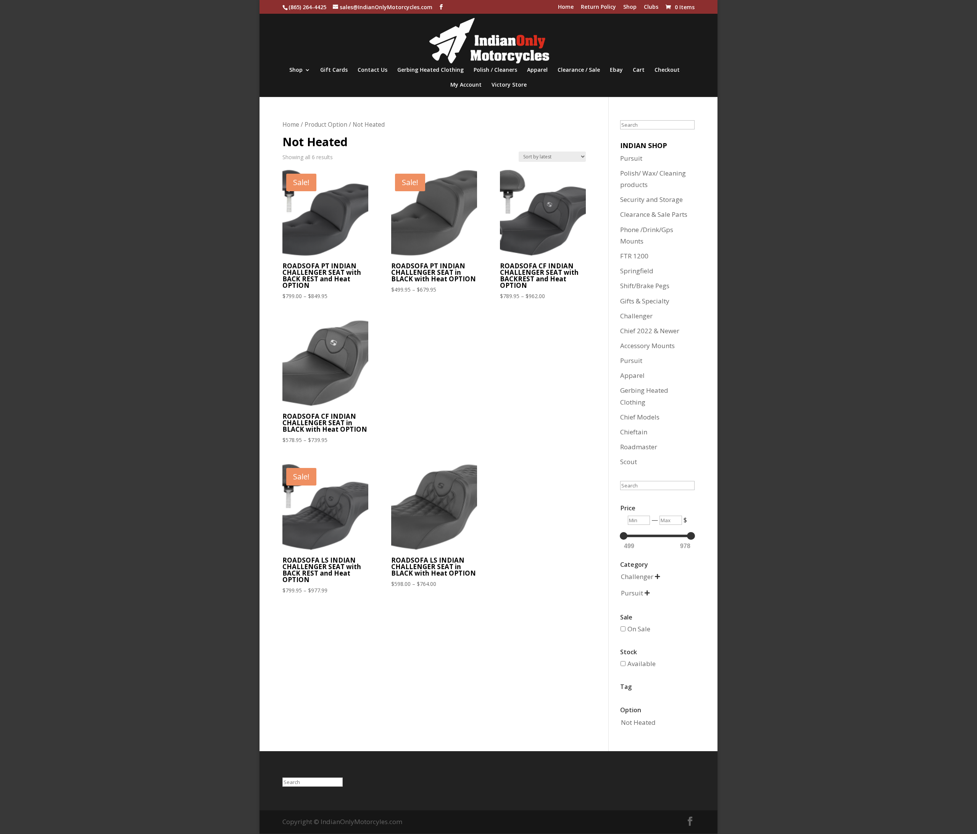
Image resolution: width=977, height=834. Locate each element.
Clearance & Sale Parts (653, 214)
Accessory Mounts (647, 345)
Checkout (667, 70)
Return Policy (598, 7)
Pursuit (631, 158)
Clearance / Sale (579, 70)
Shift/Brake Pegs (644, 285)
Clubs (651, 7)
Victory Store (509, 85)
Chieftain (633, 431)
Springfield (636, 270)
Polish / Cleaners (495, 70)
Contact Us (372, 70)
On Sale (638, 628)
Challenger (636, 315)
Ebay (616, 70)
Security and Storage (651, 199)
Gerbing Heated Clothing (430, 70)
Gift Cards (334, 70)
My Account (466, 85)
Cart (639, 70)
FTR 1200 (634, 256)
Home (566, 7)
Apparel (537, 70)
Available (641, 663)
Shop (630, 7)
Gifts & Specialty (644, 301)
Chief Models (639, 417)
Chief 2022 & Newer (649, 330)
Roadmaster (638, 446)
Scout (628, 461)
